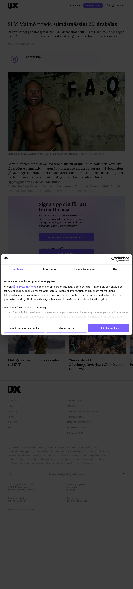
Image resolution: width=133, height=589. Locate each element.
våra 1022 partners (24, 286)
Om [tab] (115, 268)
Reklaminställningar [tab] (83, 268)
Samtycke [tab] (18, 268)
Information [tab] (50, 268)
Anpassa (64, 328)
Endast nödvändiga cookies (24, 328)
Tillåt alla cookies (108, 328)
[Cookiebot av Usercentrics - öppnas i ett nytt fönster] (114, 259)
